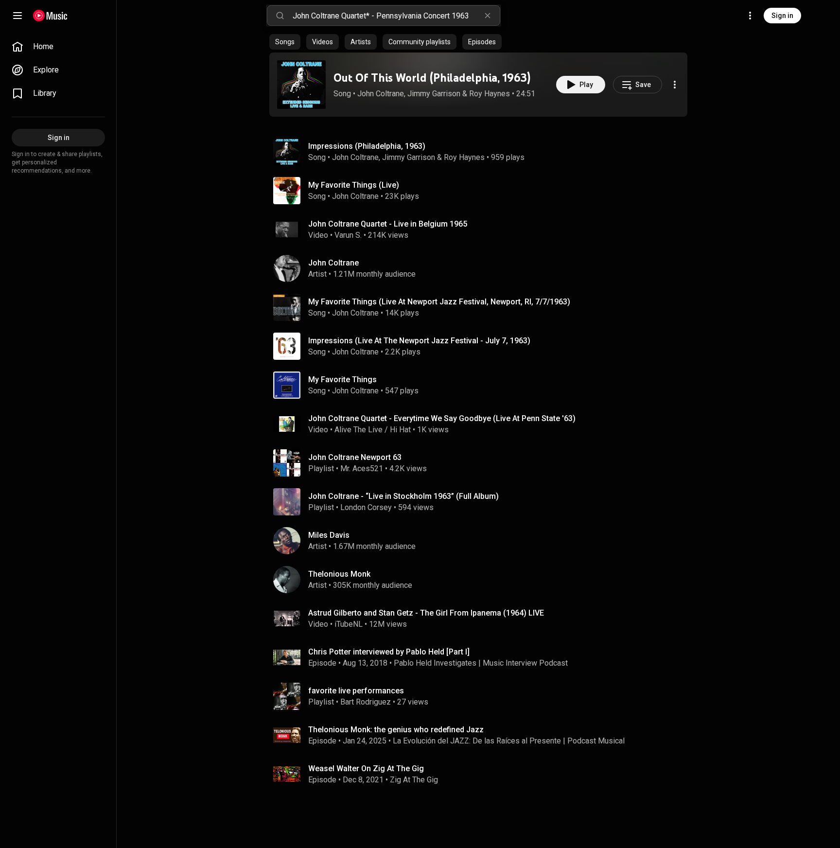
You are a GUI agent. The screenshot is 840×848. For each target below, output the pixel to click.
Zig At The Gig (414, 779)
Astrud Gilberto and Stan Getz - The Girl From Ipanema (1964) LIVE (426, 613)
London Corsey (366, 507)
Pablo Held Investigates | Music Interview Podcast (481, 663)
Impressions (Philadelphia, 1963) (366, 146)
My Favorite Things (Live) (353, 185)
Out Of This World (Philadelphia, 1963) (431, 78)
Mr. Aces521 (361, 468)
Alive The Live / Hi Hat (372, 429)
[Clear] (487, 15)
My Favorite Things (342, 379)
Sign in (782, 15)
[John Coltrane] (482, 268)
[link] (58, 46)
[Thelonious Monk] (482, 579)
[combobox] (396, 15)
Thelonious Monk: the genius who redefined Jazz (396, 729)
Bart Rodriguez (365, 702)
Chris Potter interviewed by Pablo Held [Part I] (389, 651)
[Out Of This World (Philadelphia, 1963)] (301, 84)
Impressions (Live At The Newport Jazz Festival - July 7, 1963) (419, 340)
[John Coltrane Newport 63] (482, 462)
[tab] (284, 42)
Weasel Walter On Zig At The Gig (366, 768)
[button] (301, 84)
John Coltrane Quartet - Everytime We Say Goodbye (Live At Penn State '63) (442, 418)
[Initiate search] (280, 15)
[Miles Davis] (482, 540)
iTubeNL (348, 624)
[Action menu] (674, 84)
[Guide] (17, 15)
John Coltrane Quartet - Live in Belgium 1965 (387, 224)
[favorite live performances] (482, 696)
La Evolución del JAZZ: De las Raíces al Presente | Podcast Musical (509, 740)
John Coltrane (380, 93)
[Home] (50, 15)
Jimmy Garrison (433, 93)
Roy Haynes (489, 93)
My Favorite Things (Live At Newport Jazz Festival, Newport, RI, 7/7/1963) (439, 301)
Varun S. (348, 235)
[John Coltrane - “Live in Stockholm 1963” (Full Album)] (482, 501)
